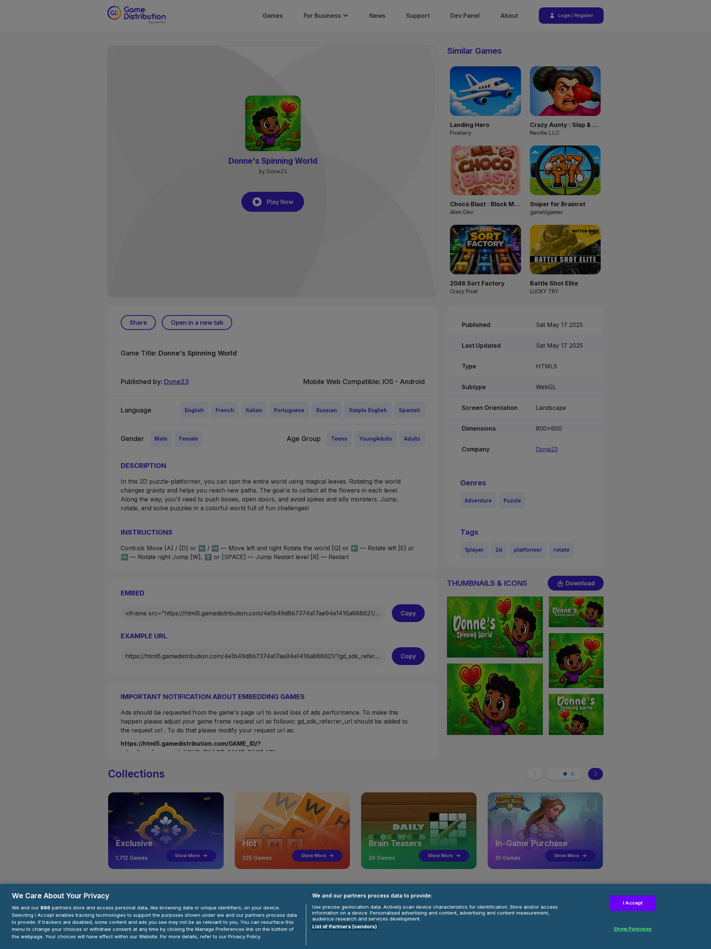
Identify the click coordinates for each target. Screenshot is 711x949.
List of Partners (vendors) (344, 926)
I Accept (632, 903)
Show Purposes (633, 929)
